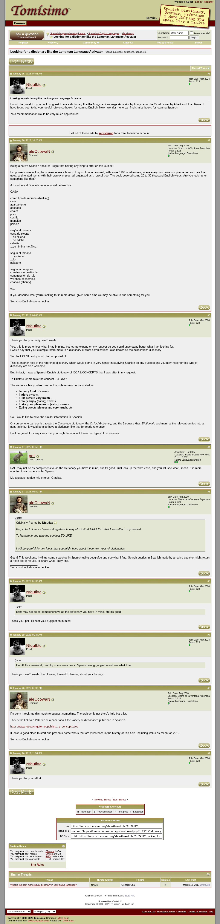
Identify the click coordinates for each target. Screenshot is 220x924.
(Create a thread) (27, 37)
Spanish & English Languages (103, 33)
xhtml (60, 918)
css (66, 918)
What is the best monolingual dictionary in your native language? (43, 885)
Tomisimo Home (166, 911)
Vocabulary (128, 33)
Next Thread (119, 799)
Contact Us (148, 911)
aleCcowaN (39, 151)
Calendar (128, 42)
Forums (19, 23)
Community (89, 42)
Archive (181, 911)
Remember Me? (202, 33)
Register (208, 1)
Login (198, 1)
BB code (50, 851)
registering (106, 133)
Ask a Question (26, 34)
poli (32, 455)
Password (162, 37)
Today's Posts (165, 42)
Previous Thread (102, 799)
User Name (163, 33)
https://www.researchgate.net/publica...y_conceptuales (44, 726)
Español (152, 18)
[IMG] (48, 856)
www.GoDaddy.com (38, 920)
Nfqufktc (33, 84)
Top (211, 911)
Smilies (49, 854)
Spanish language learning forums (68, 33)
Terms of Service (197, 911)
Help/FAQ (53, 42)
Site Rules (37, 864)
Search (199, 42)
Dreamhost (68, 920)
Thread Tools (199, 68)
